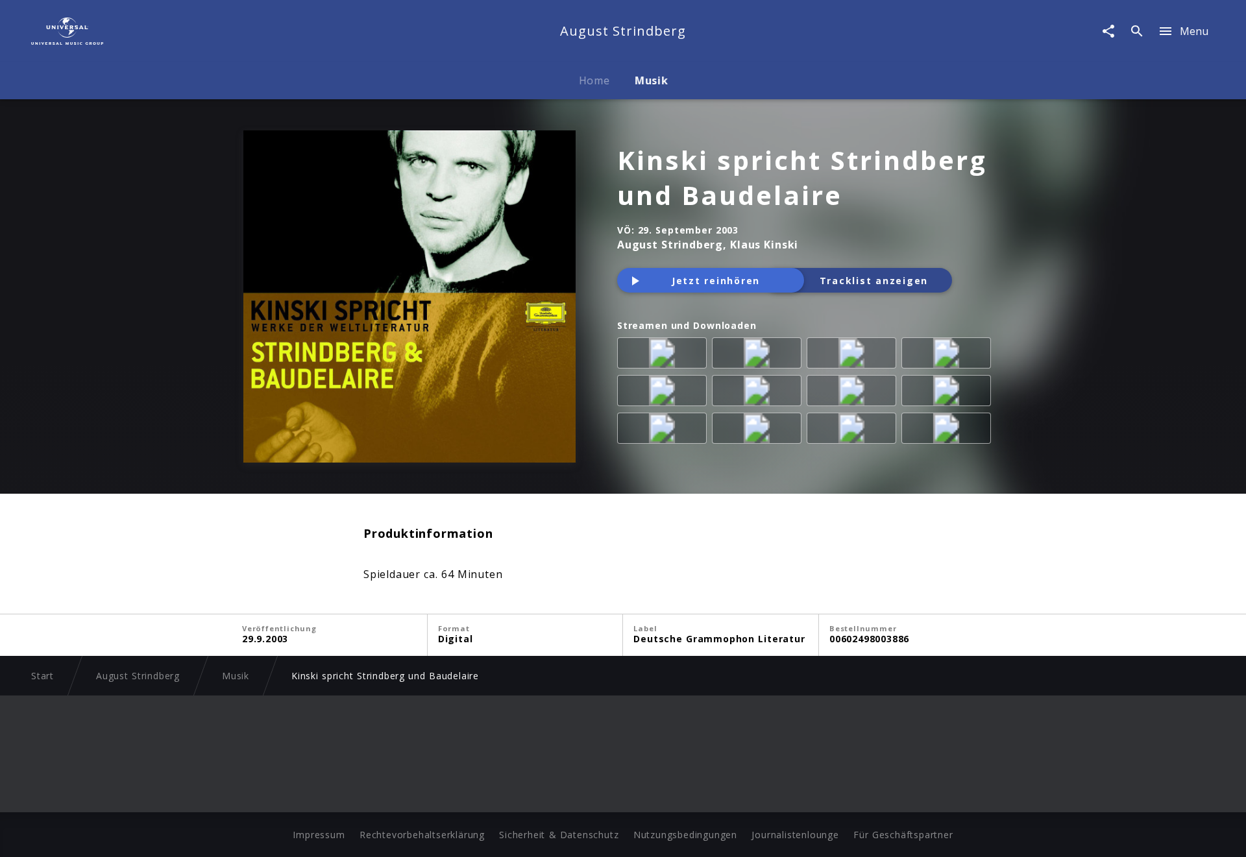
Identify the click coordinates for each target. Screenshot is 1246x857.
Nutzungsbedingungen (685, 834)
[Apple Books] (948, 431)
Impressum (319, 834)
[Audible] (854, 393)
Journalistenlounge (794, 834)
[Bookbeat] (664, 431)
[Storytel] (759, 431)
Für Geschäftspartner (903, 834)
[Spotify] (759, 355)
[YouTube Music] (759, 393)
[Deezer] (854, 355)
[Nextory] (948, 393)
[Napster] (948, 355)
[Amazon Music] (664, 355)
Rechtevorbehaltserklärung (422, 834)
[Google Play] (854, 431)
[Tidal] (664, 393)
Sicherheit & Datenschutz (558, 834)
